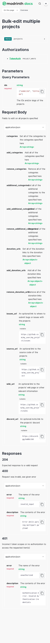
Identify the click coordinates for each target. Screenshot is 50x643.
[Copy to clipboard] (42, 91)
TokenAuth (15, 58)
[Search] (40, 3)
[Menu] (46, 4)
